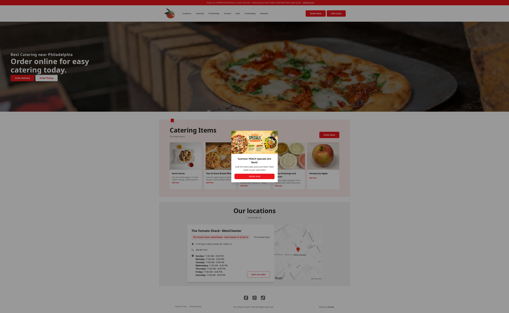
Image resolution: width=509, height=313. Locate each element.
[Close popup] (273, 135)
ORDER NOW (254, 176)
